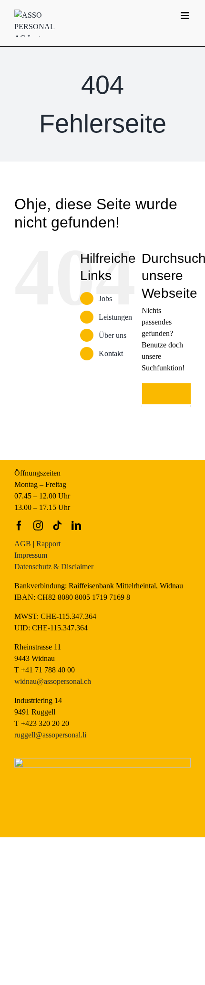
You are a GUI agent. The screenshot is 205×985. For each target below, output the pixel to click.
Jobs (105, 298)
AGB (22, 544)
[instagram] (38, 525)
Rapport (48, 544)
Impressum (30, 555)
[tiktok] (57, 525)
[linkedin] (76, 525)
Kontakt (111, 353)
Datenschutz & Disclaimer (53, 567)
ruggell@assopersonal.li (50, 735)
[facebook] (19, 525)
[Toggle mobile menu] (186, 16)
